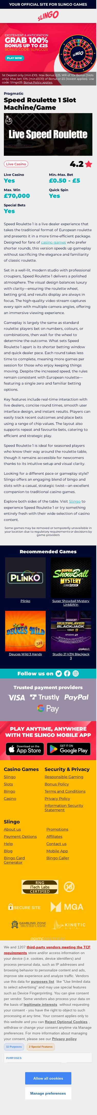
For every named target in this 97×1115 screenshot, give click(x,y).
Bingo (9, 791)
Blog (8, 851)
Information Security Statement (64, 807)
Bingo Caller (57, 858)
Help (8, 843)
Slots (8, 784)
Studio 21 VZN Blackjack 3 (71, 656)
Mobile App (57, 851)
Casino (10, 798)
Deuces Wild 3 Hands (25, 654)
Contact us (56, 843)
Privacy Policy (57, 798)
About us (12, 829)
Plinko (25, 601)
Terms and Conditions (65, 791)
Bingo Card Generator (14, 860)
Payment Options (20, 836)
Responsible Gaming (64, 777)
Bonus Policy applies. (38, 82)
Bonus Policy (57, 784)
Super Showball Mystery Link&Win (70, 602)
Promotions (57, 829)
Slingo (75, 501)
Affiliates (54, 836)
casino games (53, 242)
